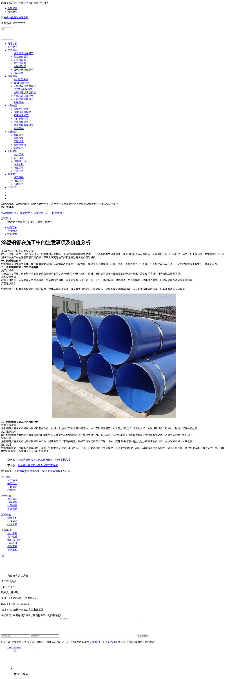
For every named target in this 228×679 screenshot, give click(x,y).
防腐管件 (19, 102)
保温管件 (19, 73)
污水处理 (19, 164)
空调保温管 (20, 66)
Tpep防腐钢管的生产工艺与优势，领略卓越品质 (44, 459)
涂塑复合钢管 (21, 109)
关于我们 (6, 477)
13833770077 (14, 647)
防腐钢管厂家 (41, 212)
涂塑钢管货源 (21, 471)
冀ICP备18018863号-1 (103, 642)
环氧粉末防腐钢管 (24, 95)
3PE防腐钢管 (21, 79)
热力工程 (19, 154)
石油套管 (19, 148)
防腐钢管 (12, 76)
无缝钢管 (19, 141)
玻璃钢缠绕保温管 (24, 69)
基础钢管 (12, 131)
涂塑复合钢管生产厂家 (57, 471)
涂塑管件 (19, 128)
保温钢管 (12, 50)
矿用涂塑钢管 (21, 115)
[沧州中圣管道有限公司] (15, 17)
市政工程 (19, 167)
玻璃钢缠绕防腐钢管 (25, 92)
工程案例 (12, 151)
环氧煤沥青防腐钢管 (25, 86)
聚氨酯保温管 (21, 56)
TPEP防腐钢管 (21, 82)
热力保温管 (20, 63)
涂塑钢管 (12, 105)
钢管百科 (19, 177)
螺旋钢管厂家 (37, 471)
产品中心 (6, 495)
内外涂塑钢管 (21, 118)
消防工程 (19, 171)
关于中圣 (12, 47)
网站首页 (12, 43)
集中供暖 (19, 157)
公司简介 (12, 480)
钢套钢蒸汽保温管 (24, 53)
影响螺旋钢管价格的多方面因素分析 (38, 465)
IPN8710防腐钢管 (23, 89)
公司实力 (12, 483)
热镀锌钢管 (20, 144)
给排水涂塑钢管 (22, 112)
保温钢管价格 (8, 212)
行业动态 (19, 180)
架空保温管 (20, 60)
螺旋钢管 (19, 135)
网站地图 (12, 11)
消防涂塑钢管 (21, 122)
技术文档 (19, 184)
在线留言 (12, 8)
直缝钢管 (19, 138)
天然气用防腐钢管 (24, 99)
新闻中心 (12, 174)
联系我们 (12, 187)
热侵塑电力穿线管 (24, 125)
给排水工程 (20, 161)
